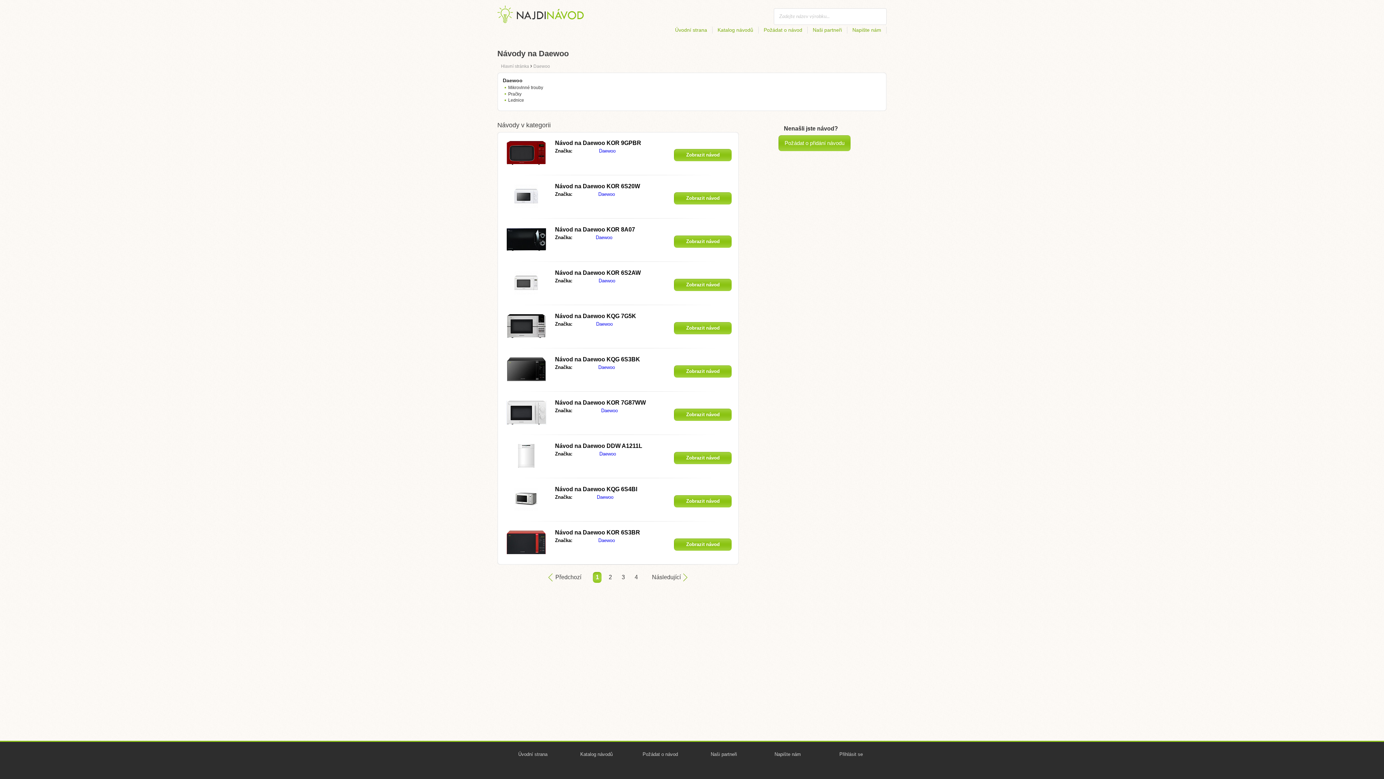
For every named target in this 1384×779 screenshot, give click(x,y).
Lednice (516, 100)
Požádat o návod (783, 30)
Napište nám (866, 30)
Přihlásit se (851, 754)
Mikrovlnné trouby (525, 87)
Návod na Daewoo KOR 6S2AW (598, 273)
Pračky (515, 94)
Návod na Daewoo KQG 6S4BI (596, 489)
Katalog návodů (735, 30)
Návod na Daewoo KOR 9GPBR (598, 143)
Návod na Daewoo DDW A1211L (598, 446)
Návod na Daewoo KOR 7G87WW (600, 403)
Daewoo (607, 151)
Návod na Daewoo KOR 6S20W (597, 186)
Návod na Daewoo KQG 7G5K (595, 316)
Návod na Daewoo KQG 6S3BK (597, 359)
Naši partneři (827, 30)
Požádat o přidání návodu (814, 143)
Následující (666, 577)
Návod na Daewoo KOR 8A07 (595, 229)
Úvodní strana (691, 30)
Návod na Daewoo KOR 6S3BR (597, 532)
